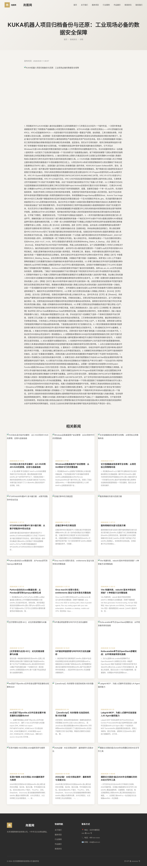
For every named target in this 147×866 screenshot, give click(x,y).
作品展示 (117, 5)
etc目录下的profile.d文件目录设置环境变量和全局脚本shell (28, 714)
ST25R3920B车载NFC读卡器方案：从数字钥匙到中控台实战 (27, 527)
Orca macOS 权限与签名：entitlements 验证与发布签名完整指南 (73, 591)
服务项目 (95, 5)
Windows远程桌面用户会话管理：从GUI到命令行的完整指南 (72, 465)
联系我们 (139, 5)
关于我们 (84, 5)
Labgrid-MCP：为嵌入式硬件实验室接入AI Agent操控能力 (118, 714)
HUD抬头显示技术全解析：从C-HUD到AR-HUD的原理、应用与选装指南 (28, 465)
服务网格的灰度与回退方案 (113, 525)
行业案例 (106, 5)
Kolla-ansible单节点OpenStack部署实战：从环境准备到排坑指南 (119, 653)
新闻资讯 (128, 5)
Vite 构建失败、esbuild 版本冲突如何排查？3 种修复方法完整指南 (118, 591)
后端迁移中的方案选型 (65, 525)
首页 (75, 5)
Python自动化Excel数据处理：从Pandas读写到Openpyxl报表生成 (25, 591)
